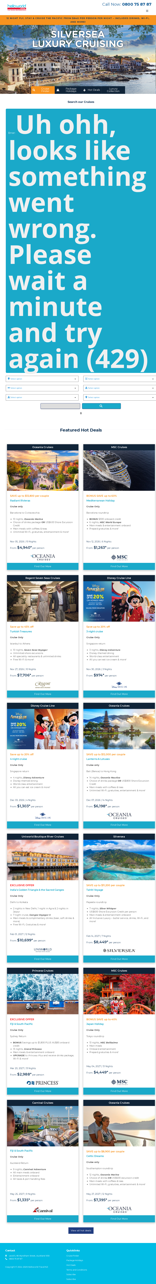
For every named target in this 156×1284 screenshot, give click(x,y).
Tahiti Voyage (94, 889)
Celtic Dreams (95, 1156)
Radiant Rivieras (20, 500)
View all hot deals (81, 1230)
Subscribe (71, 1279)
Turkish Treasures (21, 631)
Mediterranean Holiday (100, 500)
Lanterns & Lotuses (98, 759)
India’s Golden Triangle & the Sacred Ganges (37, 889)
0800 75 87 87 (136, 4)
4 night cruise (18, 759)
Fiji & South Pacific (21, 1024)
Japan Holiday (95, 1024)
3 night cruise (94, 631)
